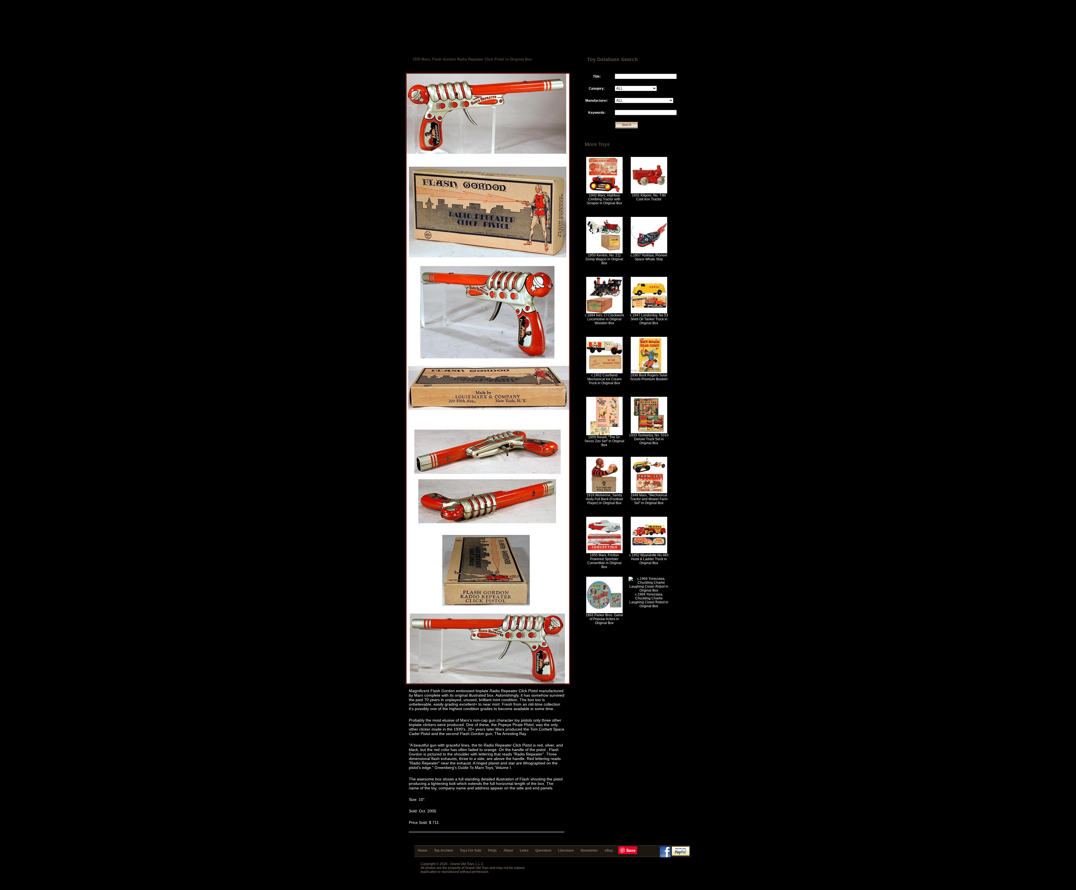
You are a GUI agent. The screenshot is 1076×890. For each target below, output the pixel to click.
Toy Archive (443, 850)
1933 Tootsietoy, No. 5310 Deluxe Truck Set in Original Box (649, 439)
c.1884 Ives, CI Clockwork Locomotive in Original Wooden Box (604, 319)
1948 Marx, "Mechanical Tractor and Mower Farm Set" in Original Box (648, 499)
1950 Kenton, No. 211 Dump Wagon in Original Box (604, 259)
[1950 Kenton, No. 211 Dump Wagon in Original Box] (604, 252)
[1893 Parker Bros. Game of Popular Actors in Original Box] (604, 612)
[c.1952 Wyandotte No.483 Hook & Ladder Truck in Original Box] (649, 552)
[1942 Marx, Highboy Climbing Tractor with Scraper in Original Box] (604, 192)
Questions (543, 850)
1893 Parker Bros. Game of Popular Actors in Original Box (604, 619)
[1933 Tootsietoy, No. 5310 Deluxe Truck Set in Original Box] (649, 432)
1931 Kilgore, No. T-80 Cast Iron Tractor (649, 197)
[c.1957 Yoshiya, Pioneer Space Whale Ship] (649, 252)
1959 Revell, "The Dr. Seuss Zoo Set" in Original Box (604, 441)
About (508, 850)
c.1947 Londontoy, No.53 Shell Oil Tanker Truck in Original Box (649, 319)
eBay (609, 850)
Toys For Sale (470, 850)
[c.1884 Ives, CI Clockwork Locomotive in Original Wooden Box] (604, 312)
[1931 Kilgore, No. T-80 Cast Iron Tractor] (649, 192)
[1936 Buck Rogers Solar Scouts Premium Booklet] (649, 372)
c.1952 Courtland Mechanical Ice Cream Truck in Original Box (604, 379)
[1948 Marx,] (649, 492)
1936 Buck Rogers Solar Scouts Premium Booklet (648, 377)
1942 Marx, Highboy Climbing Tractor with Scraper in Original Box (604, 199)
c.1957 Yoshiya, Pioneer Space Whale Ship (648, 257)
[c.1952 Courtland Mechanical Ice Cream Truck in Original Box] (604, 372)
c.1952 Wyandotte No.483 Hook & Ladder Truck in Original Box (649, 559)
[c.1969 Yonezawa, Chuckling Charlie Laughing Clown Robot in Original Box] (649, 590)
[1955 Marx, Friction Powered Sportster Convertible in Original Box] (604, 552)
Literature (566, 850)
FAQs (492, 850)
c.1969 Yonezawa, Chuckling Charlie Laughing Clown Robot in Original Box (648, 600)
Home (422, 850)
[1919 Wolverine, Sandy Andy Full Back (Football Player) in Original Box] (604, 492)
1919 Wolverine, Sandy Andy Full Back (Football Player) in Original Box (604, 499)
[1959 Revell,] (604, 434)
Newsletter (589, 850)
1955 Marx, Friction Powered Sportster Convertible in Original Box (604, 561)
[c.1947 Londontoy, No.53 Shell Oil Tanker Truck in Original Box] (649, 312)
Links (524, 850)
